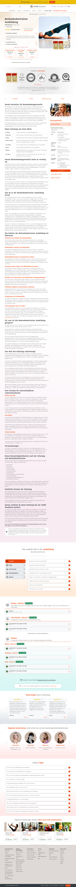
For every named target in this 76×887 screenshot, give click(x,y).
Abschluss (11, 577)
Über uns (40, 851)
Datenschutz (55, 885)
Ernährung (7, 851)
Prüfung (10, 565)
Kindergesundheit (8, 862)
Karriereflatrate (30, 859)
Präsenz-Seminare (30, 851)
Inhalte (31, 98)
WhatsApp (62, 851)
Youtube (61, 857)
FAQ (63, 98)
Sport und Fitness (35, 14)
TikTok (61, 855)
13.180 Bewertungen (28, 30)
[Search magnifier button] (20, 6)
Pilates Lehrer (9, 833)
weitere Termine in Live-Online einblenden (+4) (38, 633)
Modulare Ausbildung (31, 857)
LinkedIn (62, 861)
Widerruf (68, 885)
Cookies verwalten (53, 859)
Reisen (6, 868)
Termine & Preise (47, 98)
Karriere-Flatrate (19, 852)
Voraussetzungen (12, 569)
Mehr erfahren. (53, 686)
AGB (50, 855)
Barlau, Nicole (15, 745)
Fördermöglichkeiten (13, 573)
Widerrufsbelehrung (53, 857)
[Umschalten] (69, 767)
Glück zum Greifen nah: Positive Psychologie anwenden (20, 861)
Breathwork (18, 854)
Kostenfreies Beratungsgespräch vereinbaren (21, 62)
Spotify (61, 863)
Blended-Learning (60, 132)
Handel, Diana (30, 745)
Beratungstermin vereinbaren (60, 10)
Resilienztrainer (19, 871)
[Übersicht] (30, 14)
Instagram (62, 853)
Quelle (25, 717)
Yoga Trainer (25, 833)
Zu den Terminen (60, 170)
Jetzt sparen (52, 2)
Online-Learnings (30, 855)
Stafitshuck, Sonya (60, 745)
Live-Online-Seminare (31, 853)
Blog (39, 858)
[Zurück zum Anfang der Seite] (5, 98)
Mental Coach (19, 867)
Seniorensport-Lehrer (44, 833)
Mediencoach (18, 865)
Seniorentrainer (59, 833)
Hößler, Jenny (45, 745)
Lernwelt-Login (47, 10)
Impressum (51, 853)
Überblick (16, 98)
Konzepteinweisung (9, 317)
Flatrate (6, 853)
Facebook (62, 859)
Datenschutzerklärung (53, 851)
